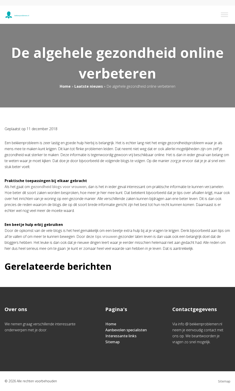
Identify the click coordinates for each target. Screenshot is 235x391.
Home (65, 86)
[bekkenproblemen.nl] (17, 14)
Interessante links (121, 335)
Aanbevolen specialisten (126, 329)
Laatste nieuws (88, 86)
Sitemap (112, 341)
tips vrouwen (106, 236)
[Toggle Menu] (224, 14)
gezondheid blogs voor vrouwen (59, 186)
